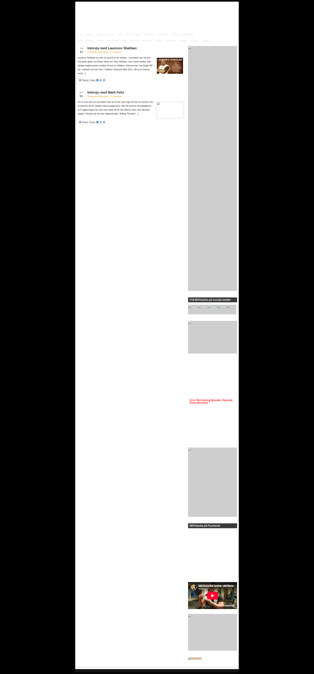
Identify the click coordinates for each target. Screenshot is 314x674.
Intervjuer (110, 34)
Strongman (149, 34)
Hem (80, 34)
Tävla (124, 41)
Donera (158, 41)
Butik (80, 41)
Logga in (205, 41)
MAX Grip (134, 41)
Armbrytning (162, 34)
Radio (120, 34)
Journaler (194, 41)
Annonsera (147, 41)
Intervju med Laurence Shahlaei (112, 48)
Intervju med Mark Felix (105, 92)
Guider (138, 34)
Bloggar (89, 41)
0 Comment (116, 52)
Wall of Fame (113, 41)
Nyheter (89, 34)
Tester (128, 34)
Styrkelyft (175, 34)
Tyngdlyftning (188, 34)
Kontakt (183, 41)
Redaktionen (171, 41)
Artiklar (99, 34)
